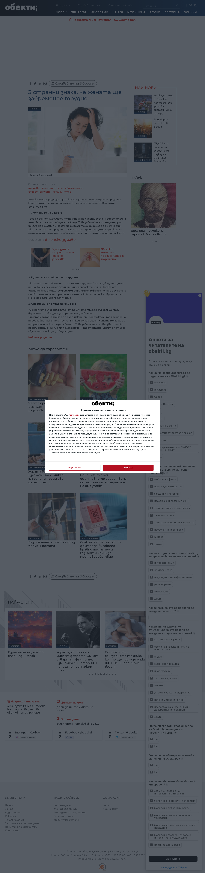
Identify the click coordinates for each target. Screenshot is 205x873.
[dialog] (102, 436)
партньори (74, 415)
